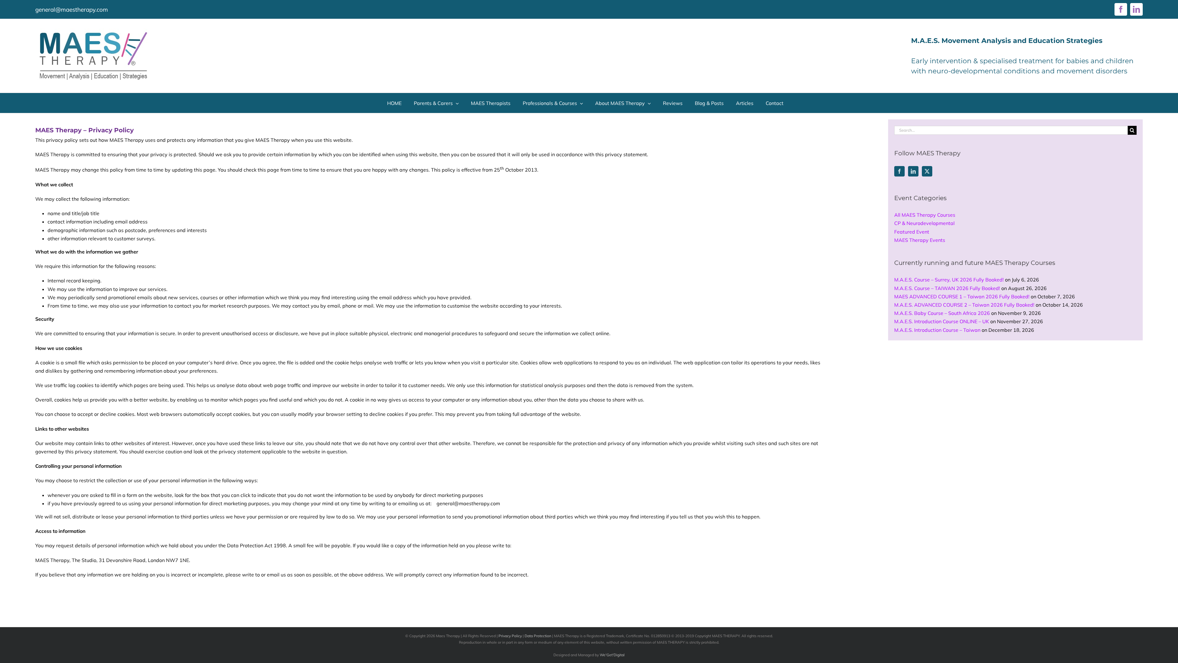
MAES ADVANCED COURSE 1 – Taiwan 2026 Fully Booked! (962, 296)
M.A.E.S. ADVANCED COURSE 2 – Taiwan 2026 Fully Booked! (964, 305)
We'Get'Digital (612, 655)
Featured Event (911, 232)
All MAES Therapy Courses (924, 215)
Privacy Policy (510, 636)
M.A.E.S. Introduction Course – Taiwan (937, 330)
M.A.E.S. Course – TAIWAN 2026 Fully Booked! (947, 288)
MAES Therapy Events (919, 240)
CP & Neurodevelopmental (924, 223)
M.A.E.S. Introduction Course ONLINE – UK (941, 321)
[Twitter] (927, 171)
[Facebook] (899, 171)
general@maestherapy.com (71, 9)
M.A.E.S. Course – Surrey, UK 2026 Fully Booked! (949, 280)
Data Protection (538, 636)
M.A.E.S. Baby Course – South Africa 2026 (942, 313)
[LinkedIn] (913, 171)
